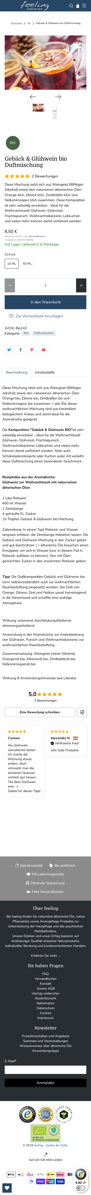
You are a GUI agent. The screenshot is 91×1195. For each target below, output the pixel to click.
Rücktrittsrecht (45, 998)
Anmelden (45, 1082)
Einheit (10, 254)
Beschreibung (17, 372)
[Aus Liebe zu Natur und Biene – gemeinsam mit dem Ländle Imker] (64, 1122)
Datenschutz (46, 1008)
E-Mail (10, 1061)
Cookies (45, 1013)
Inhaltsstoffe (45, 372)
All (29, 23)
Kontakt (45, 983)
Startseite (16, 23)
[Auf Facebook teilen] (20, 349)
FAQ (45, 974)
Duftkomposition (44, 333)
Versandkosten (37, 236)
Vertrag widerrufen (45, 993)
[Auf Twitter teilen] (9, 349)
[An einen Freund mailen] (43, 349)
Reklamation (46, 1003)
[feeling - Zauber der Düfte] (35, 5)
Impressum (45, 1018)
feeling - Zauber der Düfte (51, 1145)
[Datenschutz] (45, 1122)
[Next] (58, 96)
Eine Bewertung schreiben (40, 712)
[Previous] (32, 96)
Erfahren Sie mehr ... (45, 955)
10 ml (11, 264)
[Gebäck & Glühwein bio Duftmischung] (46, 62)
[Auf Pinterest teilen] (32, 349)
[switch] (81, 1188)
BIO (26, 333)
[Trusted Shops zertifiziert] (27, 1122)
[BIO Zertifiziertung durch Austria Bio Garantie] (45, 1141)
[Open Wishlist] (7, 1188)
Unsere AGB (46, 988)
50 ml (27, 264)
